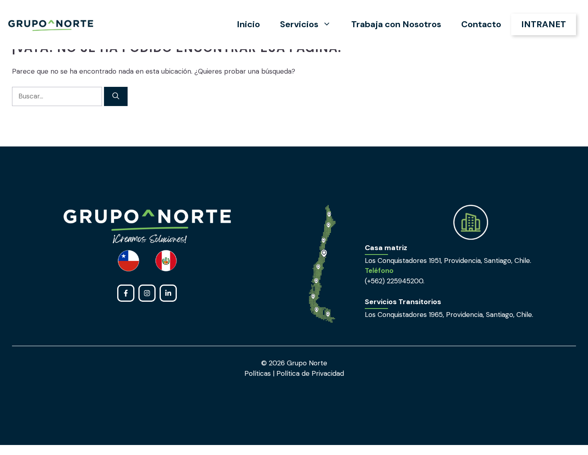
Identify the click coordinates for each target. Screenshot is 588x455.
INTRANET (543, 24)
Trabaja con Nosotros (396, 24)
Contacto (481, 24)
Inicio (248, 24)
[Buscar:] (58, 96)
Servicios (299, 24)
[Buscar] (116, 96)
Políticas (258, 373)
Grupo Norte (307, 363)
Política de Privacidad (309, 373)
